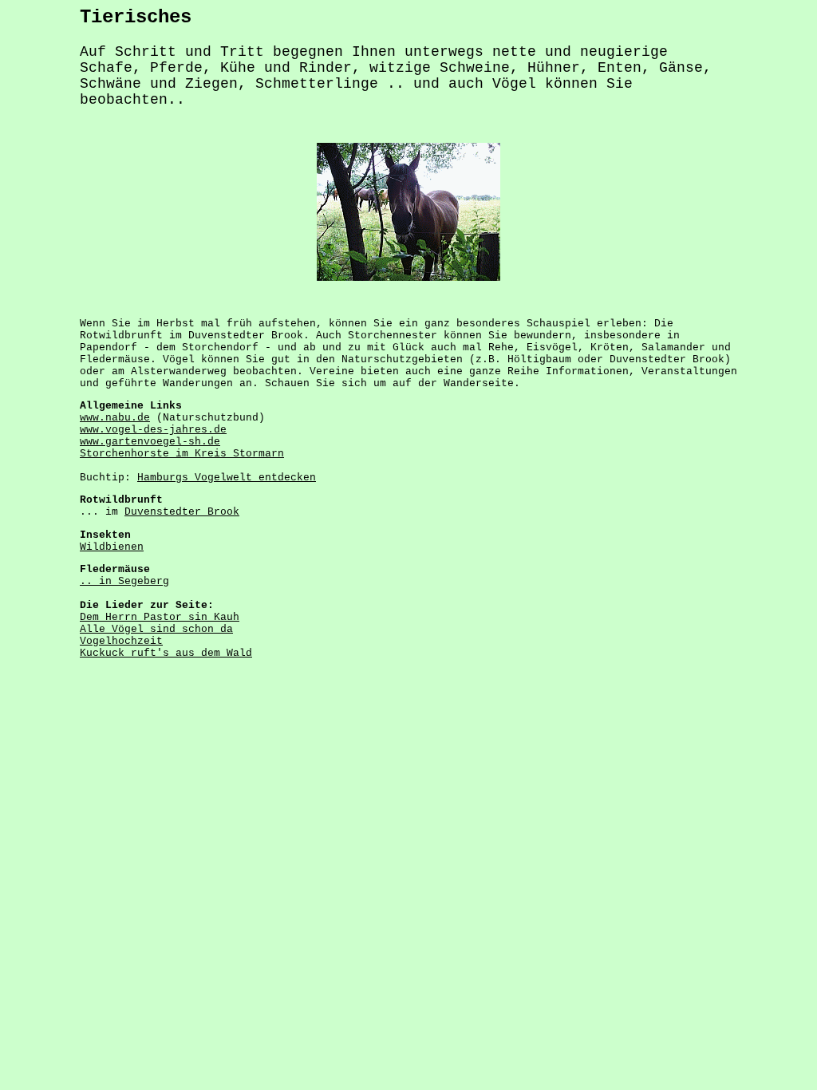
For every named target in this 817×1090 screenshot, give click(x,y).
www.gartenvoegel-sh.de (150, 442)
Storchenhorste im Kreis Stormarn (182, 454)
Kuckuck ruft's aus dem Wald (166, 653)
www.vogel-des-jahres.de (153, 430)
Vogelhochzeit (121, 641)
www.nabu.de (115, 418)
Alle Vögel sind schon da (156, 629)
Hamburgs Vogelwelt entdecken (226, 478)
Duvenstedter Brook (181, 512)
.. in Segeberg (124, 581)
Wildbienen (112, 547)
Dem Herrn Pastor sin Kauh (159, 617)
